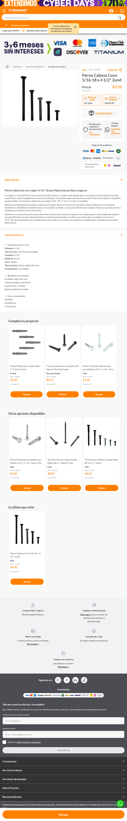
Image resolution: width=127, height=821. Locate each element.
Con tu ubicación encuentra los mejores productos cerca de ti (61, 28)
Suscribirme (63, 750)
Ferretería (17, 66)
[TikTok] (84, 680)
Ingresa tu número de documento (15, 715)
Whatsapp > (63, 666)
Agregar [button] (63, 814)
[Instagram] (58, 681)
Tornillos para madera (57, 66)
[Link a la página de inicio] (8, 67)
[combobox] (63, 17)
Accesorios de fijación (35, 66)
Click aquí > (86, 614)
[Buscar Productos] (119, 17)
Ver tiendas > (33, 644)
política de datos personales (28, 742)
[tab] (63, 180)
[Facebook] (67, 681)
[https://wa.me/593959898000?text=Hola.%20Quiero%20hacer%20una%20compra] (120, 804)
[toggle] (4, 11)
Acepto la (24, 742)
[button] (111, 11)
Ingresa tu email (8, 728)
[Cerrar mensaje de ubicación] (75, 27)
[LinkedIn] (75, 680)
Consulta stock (103, 113)
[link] (26, 361)
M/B (84, 70)
